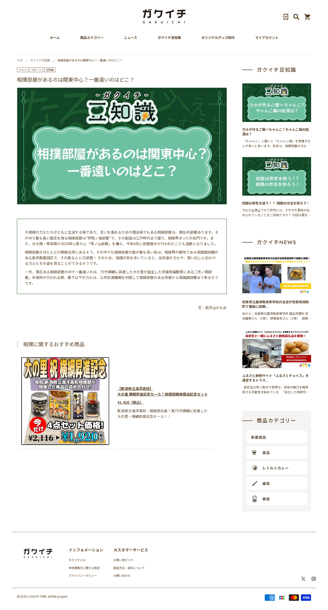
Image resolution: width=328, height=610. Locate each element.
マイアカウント (267, 37)
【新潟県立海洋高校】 (135, 388)
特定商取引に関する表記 (84, 568)
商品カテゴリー (92, 37)
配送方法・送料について (129, 568)
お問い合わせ (122, 575)
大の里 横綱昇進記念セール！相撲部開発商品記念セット (162, 394)
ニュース (130, 37)
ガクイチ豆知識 (169, 37)
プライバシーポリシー (83, 575)
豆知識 (50, 70)
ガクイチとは (77, 560)
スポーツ (36, 70)
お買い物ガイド (123, 560)
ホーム (55, 37)
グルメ (22, 70)
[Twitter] (303, 579)
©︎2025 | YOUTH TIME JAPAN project (42, 596)
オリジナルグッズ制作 (218, 37)
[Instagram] (314, 579)
